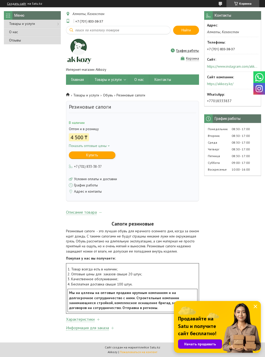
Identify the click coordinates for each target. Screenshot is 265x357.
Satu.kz (155, 347)
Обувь (108, 95)
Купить (92, 154)
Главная (77, 79)
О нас (13, 32)
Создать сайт (16, 3)
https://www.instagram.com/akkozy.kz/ (232, 66)
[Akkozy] (78, 51)
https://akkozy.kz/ (220, 83)
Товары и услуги (22, 23)
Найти (186, 30)
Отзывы (15, 40)
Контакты (162, 79)
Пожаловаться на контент (138, 352)
